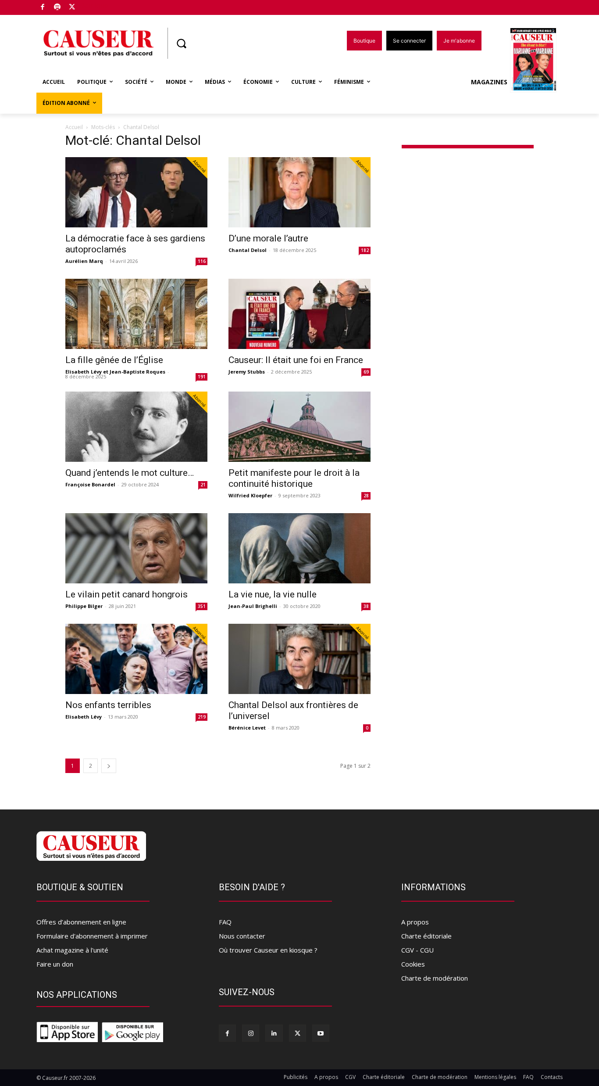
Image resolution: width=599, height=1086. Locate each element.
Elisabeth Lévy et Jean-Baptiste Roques (115, 371)
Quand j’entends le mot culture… (129, 472)
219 (202, 717)
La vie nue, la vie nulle (272, 594)
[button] (181, 43)
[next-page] (108, 766)
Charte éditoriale (426, 935)
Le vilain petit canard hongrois (126, 594)
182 (365, 250)
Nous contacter (242, 935)
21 (203, 485)
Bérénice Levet (247, 727)
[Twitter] (72, 7)
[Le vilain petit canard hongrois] (136, 548)
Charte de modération (434, 978)
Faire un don (54, 964)
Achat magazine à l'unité (72, 950)
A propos (415, 921)
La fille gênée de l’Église (114, 360)
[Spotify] (57, 7)
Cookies (413, 964)
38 (366, 606)
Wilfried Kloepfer (250, 495)
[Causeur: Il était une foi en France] (299, 314)
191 (202, 377)
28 (366, 496)
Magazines (489, 82)
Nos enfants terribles (108, 705)
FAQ (225, 921)
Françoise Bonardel (90, 484)
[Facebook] (42, 7)
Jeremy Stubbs (246, 371)
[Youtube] (320, 1033)
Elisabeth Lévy (83, 716)
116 (202, 261)
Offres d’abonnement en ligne (81, 921)
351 (202, 606)
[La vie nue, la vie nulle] (299, 548)
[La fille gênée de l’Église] (136, 314)
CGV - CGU (417, 950)
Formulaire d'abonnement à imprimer (92, 935)
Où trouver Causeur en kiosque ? (268, 950)
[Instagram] (250, 1033)
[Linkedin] (273, 1033)
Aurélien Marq (84, 261)
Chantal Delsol (247, 250)
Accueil (74, 127)
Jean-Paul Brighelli (252, 606)
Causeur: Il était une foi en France (295, 360)
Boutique (94, 5)
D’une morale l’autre (268, 238)
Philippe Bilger (84, 606)
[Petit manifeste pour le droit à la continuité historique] (299, 427)
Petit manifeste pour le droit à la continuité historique (294, 478)
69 (366, 372)
